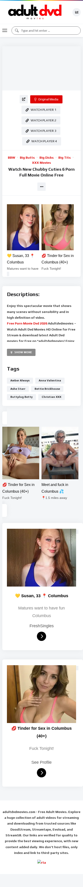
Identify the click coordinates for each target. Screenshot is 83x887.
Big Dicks (46, 157)
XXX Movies (41, 162)
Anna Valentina (50, 380)
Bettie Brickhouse (47, 388)
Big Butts (27, 157)
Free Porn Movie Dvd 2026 (27, 323)
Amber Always (20, 380)
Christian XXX (51, 397)
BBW (11, 157)
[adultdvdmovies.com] (35, 12)
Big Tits (64, 157)
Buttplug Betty (21, 397)
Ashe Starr (17, 388)
